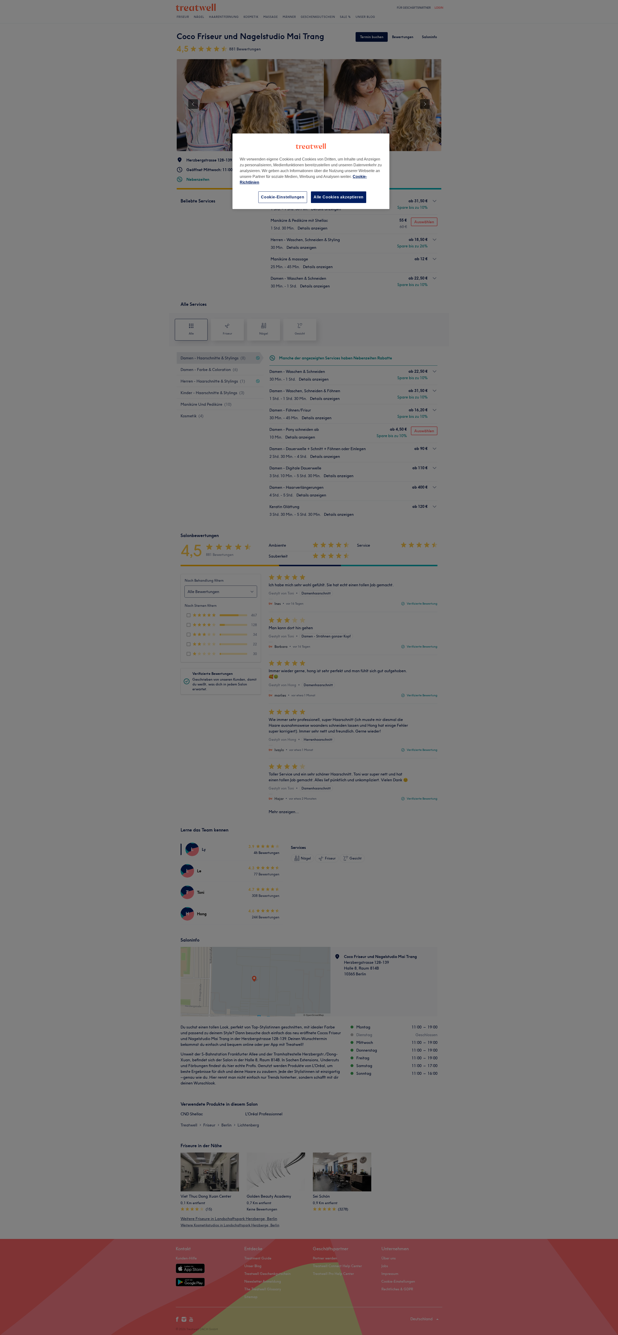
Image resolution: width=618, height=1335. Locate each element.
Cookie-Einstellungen (282, 197)
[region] (310, 171)
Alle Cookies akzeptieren (339, 197)
